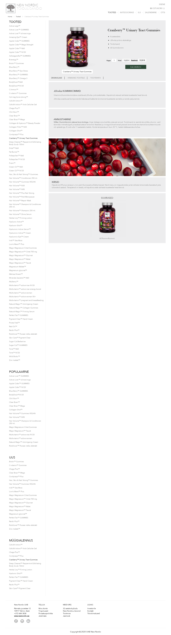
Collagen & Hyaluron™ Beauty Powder (24, 123)
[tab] (57, 78)
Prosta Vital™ (14, 323)
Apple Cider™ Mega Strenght (21, 45)
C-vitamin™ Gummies (18, 93)
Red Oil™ (13, 326)
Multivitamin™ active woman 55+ (22, 296)
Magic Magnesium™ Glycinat (21, 255)
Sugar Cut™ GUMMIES (18, 345)
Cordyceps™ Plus (16, 134)
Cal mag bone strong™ (18, 97)
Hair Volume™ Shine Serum (20, 214)
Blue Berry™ (14, 67)
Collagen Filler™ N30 (18, 127)
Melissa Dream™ (16, 274)
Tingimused (43, 611)
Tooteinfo (95, 78)
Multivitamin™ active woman (20, 293)
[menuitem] (112, 12)
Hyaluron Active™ (16, 222)
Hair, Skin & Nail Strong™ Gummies (23, 174)
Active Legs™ (14, 26)
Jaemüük (66, 616)
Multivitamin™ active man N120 (22, 285)
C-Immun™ (13, 89)
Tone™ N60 (14, 349)
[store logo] (10, 8)
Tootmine (67, 613)
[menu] (85, 12)
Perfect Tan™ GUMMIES (18, 315)
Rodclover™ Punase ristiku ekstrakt (23, 334)
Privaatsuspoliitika (46, 613)
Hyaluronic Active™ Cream (20, 233)
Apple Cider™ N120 (17, 52)
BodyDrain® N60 (16, 82)
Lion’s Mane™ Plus (16, 244)
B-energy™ (13, 59)
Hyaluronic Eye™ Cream (19, 237)
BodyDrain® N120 (16, 86)
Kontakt (90, 611)
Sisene (162, 4)
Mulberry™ (13, 281)
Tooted (18, 17)
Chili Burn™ (14, 112)
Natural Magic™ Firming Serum (21, 311)
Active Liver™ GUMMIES (19, 30)
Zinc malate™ (14, 360)
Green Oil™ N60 (16, 167)
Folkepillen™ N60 (16, 156)
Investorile (91, 608)
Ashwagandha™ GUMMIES (20, 56)
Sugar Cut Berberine (17, 341)
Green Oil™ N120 (16, 170)
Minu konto (43, 608)
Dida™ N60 (14, 148)
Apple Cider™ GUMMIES (19, 41)
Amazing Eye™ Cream (18, 37)
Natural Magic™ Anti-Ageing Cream (23, 304)
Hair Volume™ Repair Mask (20, 200)
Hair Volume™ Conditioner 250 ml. (23, 178)
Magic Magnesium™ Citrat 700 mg (23, 252)
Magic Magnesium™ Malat (19, 259)
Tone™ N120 (14, 353)
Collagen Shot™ (15, 131)
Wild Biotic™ (14, 356)
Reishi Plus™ (14, 330)
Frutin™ (12, 163)
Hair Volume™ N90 (17, 189)
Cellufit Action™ (15, 101)
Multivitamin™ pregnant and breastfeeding (26, 300)
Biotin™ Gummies (16, 63)
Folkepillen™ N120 (17, 159)
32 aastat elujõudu (70, 608)
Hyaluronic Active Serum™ (20, 229)
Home (10, 17)
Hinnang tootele (76, 78)
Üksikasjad (56, 78)
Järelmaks (42, 616)
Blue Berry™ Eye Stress (18, 71)
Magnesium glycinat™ (18, 270)
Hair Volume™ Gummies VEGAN (22, 182)
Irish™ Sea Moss (15, 240)
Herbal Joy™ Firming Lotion (20, 218)
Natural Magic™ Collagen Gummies (23, 308)
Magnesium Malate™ (17, 266)
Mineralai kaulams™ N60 (19, 278)
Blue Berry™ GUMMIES (18, 74)
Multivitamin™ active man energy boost (25, 289)
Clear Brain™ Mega (17, 119)
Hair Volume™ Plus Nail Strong (21, 193)
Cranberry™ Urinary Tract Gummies (23, 138)
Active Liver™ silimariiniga (20, 33)
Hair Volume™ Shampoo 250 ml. (22, 210)
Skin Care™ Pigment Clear (19, 338)
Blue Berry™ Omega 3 (18, 78)
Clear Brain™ (14, 116)
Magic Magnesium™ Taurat (20, 263)
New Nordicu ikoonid (71, 611)
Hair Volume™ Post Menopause (21, 197)
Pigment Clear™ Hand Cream (21, 319)
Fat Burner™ (14, 152)
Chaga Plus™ (14, 108)
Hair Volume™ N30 (17, 185)
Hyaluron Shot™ (15, 225)
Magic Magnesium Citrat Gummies (23, 248)
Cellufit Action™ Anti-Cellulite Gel (23, 104)
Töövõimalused (93, 613)
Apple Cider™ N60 (17, 48)
